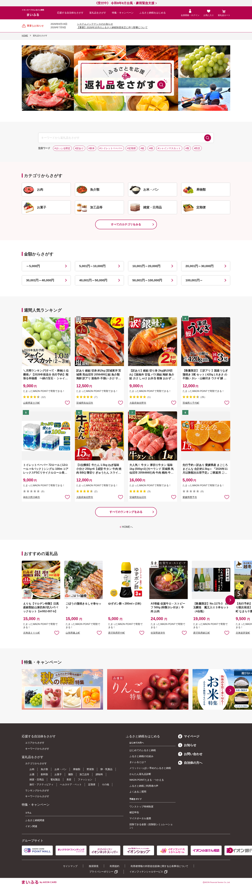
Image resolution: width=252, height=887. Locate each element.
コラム (28, 812)
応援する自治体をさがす (70, 12)
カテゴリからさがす (36, 763)
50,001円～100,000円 (147, 280)
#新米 (91, 148)
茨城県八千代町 (191, 402)
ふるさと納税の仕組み (141, 756)
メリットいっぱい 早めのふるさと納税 (150, 768)
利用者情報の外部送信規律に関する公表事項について (159, 866)
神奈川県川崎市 (31, 497)
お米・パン (61, 769)
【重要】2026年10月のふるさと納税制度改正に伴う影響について (112, 27)
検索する (207, 137)
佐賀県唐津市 (158, 632)
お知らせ (190, 745)
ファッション (85, 779)
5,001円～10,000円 (92, 266)
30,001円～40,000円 (40, 280)
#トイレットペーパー (110, 148)
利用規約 (114, 866)
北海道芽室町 (243, 632)
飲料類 (44, 774)
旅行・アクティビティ (41, 784)
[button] (230, 600)
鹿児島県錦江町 (201, 632)
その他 (105, 784)
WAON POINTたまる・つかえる (146, 779)
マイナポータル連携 (140, 818)
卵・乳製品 (106, 769)
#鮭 (142, 148)
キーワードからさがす (37, 748)
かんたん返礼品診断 (140, 774)
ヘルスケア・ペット (71, 784)
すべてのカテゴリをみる (126, 224)
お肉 (31, 769)
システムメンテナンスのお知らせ (95, 24)
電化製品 (55, 779)
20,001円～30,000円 (199, 266)
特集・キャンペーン (123, 12)
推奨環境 (93, 866)
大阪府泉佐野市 (137, 402)
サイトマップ (70, 866)
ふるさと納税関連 (34, 820)
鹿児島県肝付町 (116, 632)
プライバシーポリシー (101, 871)
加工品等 (84, 774)
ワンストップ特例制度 (141, 806)
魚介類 (44, 769)
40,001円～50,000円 (93, 280)
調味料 (99, 774)
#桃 (151, 148)
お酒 (31, 774)
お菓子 (58, 774)
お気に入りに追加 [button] (67, 402)
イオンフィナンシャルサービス (146, 871)
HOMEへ (127, 526)
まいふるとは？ (137, 762)
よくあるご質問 (137, 791)
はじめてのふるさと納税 (142, 750)
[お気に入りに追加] (67, 402)
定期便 (91, 784)
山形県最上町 (73, 632)
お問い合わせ (193, 754)
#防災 (197, 148)
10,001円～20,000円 (146, 266)
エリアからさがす (34, 742)
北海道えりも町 (31, 632)
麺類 (70, 774)
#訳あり (79, 148)
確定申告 (134, 812)
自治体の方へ (193, 762)
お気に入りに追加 (56, 632)
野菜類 (90, 769)
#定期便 (131, 148)
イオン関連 (31, 826)
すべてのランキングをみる (126, 511)
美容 (69, 779)
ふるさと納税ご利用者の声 (143, 785)
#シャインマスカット (169, 148)
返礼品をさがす (97, 12)
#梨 (187, 148)
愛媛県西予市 (190, 497)
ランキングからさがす (37, 790)
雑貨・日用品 (36, 779)
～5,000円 (33, 266)
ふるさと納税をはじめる (152, 12)
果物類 (76, 769)
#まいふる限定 (62, 148)
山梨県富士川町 (31, 402)
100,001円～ (194, 280)
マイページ (191, 736)
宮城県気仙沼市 (84, 402)
